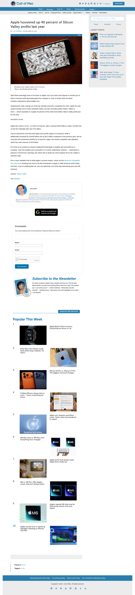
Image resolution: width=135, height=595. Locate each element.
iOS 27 (41, 13)
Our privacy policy (58, 578)
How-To (59, 9)
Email (17, 250)
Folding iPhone (56, 13)
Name (17, 242)
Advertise (107, 24)
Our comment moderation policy (93, 578)
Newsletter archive (69, 311)
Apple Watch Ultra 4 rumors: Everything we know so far (61, 327)
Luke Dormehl (17, 31)
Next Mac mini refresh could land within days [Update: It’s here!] (32, 351)
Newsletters (103, 13)
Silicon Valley (21, 174)
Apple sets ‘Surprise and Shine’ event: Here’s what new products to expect (63, 417)
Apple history (77, 13)
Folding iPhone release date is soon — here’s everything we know (32, 395)
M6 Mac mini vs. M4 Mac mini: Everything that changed (32, 439)
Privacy (118, 24)
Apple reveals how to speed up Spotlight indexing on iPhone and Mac (32, 529)
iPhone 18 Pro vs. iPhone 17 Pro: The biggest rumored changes (63, 372)
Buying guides (80, 9)
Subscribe (119, 3)
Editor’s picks (67, 13)
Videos (88, 13)
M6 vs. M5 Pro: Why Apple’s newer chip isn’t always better (32, 483)
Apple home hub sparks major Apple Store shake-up (62, 461)
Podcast (94, 13)
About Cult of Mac (73, 578)
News (40, 9)
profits (22, 568)
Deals (68, 9)
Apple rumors (32, 13)
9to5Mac (17, 179)
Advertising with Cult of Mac (40, 578)
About (96, 24)
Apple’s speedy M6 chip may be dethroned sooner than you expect (62, 506)
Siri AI (47, 13)
